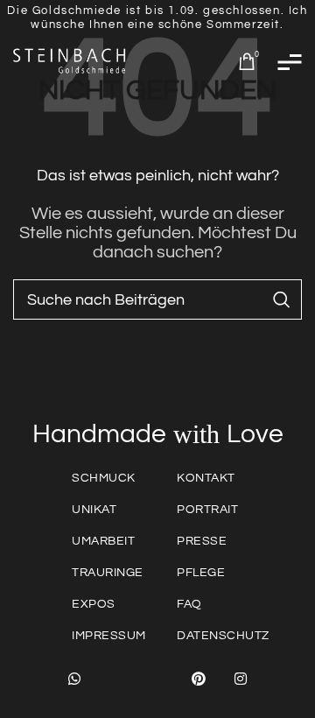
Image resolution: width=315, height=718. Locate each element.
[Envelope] (115, 678)
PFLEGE (201, 573)
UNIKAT (94, 509)
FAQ (189, 604)
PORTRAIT (207, 509)
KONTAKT (206, 478)
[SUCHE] (282, 299)
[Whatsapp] (74, 678)
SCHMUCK (104, 478)
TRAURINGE (108, 573)
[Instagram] (240, 678)
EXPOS (94, 604)
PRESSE (202, 541)
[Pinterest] (198, 678)
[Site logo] (70, 61)
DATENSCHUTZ (223, 636)
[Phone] (157, 678)
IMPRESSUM (109, 636)
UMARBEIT (103, 541)
